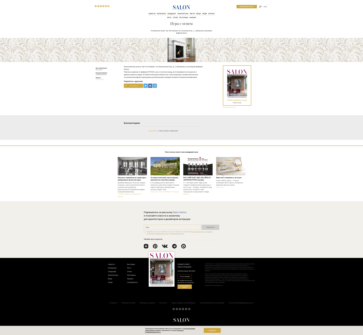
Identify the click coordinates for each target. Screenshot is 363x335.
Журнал (211, 14)
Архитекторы (183, 14)
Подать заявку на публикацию (183, 303)
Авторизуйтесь (153, 131)
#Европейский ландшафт (171, 191)
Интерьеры (161, 14)
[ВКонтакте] (150, 86)
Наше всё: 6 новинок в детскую (228, 177)
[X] (145, 86)
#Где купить (220, 187)
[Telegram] (155, 86)
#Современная (136, 194)
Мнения (193, 17)
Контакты (163, 303)
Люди (204, 14)
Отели (175, 17)
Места (192, 14)
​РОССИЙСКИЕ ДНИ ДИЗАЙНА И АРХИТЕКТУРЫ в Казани (197, 178)
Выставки (131, 264)
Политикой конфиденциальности (157, 233)
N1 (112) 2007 (100, 79)
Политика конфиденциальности (241, 303)
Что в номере (185, 276)
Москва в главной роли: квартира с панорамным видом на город (132, 178)
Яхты (169, 17)
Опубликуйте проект (247, 6)
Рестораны (183, 17)
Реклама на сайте (128, 303)
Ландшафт (171, 14)
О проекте (113, 303)
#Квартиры (128, 194)
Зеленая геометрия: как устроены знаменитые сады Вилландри (164, 178)
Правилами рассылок (177, 233)
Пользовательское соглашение (212, 303)
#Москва (120, 196)
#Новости (186, 194)
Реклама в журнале (147, 303)
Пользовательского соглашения (201, 231)
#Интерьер (121, 194)
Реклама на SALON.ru (229, 107)
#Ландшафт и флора (156, 191)
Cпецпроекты (132, 282)
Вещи (198, 14)
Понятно (212, 331)
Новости (152, 14)
